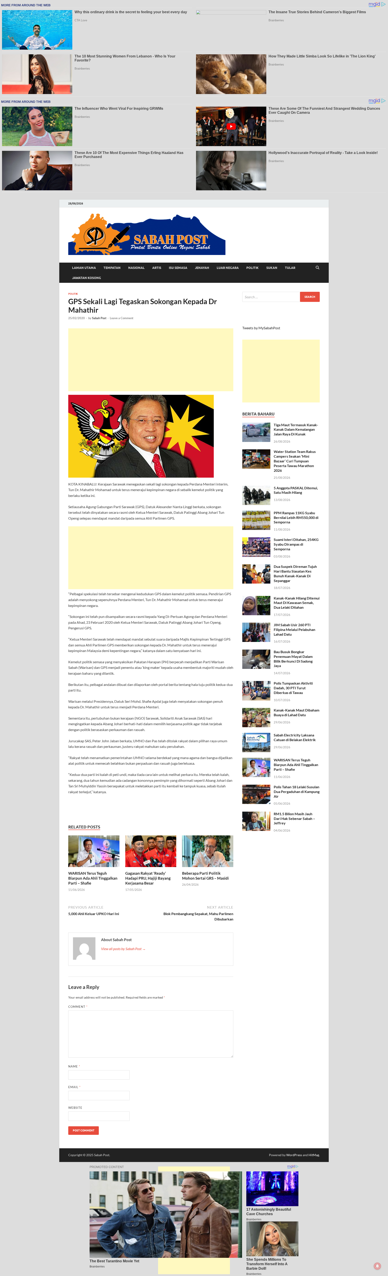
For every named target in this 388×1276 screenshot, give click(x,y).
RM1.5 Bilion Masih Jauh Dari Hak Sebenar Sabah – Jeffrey (294, 818)
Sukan (271, 268)
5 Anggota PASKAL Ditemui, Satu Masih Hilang (296, 490)
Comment (78, 1006)
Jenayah (202, 268)
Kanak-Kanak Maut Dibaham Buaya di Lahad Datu (296, 712)
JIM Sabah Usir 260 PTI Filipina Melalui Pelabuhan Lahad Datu (294, 629)
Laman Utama (84, 268)
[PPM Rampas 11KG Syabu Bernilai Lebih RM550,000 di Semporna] (256, 513)
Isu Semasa (178, 268)
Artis (156, 268)
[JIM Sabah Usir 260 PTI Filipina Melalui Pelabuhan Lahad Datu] (256, 625)
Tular (290, 268)
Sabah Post (99, 318)
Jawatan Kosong (86, 278)
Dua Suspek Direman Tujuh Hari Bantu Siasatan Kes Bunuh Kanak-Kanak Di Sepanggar (295, 573)
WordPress (294, 1155)
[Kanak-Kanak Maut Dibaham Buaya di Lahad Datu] (256, 710)
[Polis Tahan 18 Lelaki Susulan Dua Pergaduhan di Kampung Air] (256, 787)
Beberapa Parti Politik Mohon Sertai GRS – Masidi (205, 876)
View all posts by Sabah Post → (123, 949)
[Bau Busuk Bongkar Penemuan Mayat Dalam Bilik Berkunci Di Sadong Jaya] (256, 652)
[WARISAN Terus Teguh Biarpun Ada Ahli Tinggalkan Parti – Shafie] (93, 852)
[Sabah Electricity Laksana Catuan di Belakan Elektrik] (256, 735)
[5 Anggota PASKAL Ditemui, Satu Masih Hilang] (256, 488)
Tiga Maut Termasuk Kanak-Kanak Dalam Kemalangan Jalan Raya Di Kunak (296, 429)
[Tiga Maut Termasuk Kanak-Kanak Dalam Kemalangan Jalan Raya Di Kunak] (256, 425)
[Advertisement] (150, 359)
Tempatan (112, 268)
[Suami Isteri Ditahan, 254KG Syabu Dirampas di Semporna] (256, 540)
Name (74, 1066)
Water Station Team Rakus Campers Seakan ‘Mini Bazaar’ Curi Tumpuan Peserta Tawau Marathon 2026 (295, 460)
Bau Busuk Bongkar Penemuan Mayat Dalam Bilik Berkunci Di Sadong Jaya (293, 659)
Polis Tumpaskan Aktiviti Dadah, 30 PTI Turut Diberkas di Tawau (293, 688)
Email (74, 1087)
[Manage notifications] (377, 1266)
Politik (252, 268)
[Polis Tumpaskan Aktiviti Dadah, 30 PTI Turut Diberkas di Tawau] (256, 683)
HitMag (314, 1155)
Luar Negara (228, 268)
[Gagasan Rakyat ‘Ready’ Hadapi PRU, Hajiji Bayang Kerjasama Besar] (150, 852)
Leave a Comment (121, 318)
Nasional (136, 268)
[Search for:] (281, 297)
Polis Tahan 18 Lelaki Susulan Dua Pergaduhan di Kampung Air (297, 791)
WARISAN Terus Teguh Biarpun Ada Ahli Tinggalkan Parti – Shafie (92, 878)
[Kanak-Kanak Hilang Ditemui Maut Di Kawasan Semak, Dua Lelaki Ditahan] (256, 598)
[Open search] (317, 268)
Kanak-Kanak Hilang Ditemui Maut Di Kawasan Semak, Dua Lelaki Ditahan (297, 603)
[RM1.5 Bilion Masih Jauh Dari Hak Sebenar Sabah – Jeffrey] (256, 814)
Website (75, 1107)
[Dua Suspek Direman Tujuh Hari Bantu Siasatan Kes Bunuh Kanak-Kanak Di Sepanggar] (256, 567)
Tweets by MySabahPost (261, 328)
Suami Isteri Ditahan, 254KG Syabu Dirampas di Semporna (296, 544)
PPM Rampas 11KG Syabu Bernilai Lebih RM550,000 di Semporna (296, 517)
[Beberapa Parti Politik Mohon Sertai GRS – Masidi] (207, 852)
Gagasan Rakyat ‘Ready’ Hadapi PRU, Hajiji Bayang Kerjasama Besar (148, 878)
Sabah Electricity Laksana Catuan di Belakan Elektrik (295, 737)
